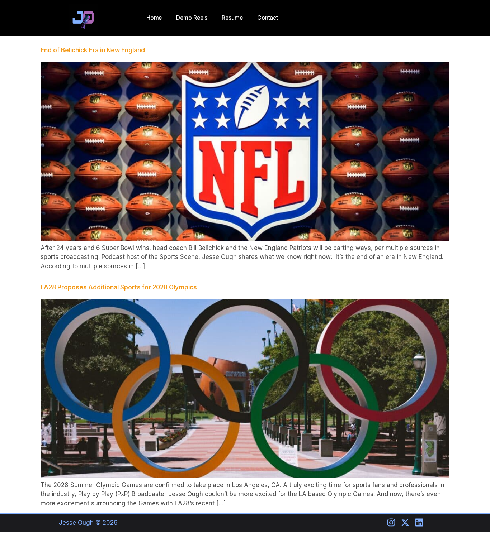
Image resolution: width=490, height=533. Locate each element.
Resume (232, 17)
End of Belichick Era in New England (93, 50)
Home (154, 17)
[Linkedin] (419, 522)
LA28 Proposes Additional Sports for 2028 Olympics (119, 287)
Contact (267, 17)
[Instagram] (391, 522)
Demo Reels (191, 17)
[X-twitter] (405, 522)
